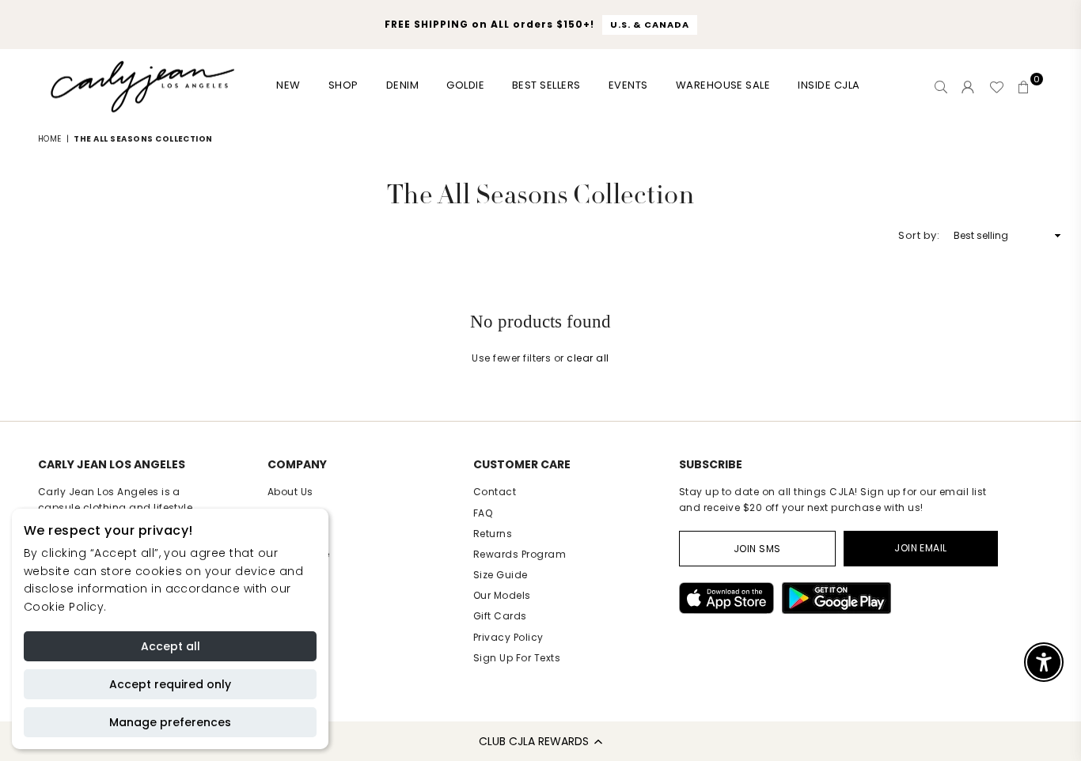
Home (50, 139)
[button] (540, 741)
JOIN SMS (757, 548)
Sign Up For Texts (516, 657)
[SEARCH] (940, 87)
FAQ (482, 513)
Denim (402, 85)
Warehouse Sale (723, 85)
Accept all (170, 646)
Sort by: (918, 235)
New (288, 85)
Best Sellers (546, 85)
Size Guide (500, 574)
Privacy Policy (508, 637)
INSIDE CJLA (828, 85)
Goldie (465, 85)
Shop (343, 85)
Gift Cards (500, 616)
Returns (492, 533)
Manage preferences (170, 722)
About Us (290, 491)
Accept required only (170, 684)
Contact (494, 491)
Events (628, 85)
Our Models (502, 595)
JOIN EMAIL (920, 548)
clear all (588, 358)
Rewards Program (519, 554)
